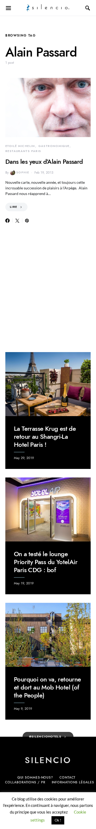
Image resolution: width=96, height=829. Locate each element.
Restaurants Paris (23, 151)
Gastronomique (54, 146)
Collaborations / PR (25, 782)
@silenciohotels (45, 737)
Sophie (22, 172)
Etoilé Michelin (20, 146)
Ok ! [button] (58, 820)
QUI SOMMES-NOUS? (35, 777)
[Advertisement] (48, 288)
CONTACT (67, 777)
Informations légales (73, 782)
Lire (13, 207)
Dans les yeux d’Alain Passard (44, 161)
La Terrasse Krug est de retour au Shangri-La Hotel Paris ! (45, 436)
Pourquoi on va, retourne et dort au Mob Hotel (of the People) (47, 687)
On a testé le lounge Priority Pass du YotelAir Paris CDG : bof (45, 561)
